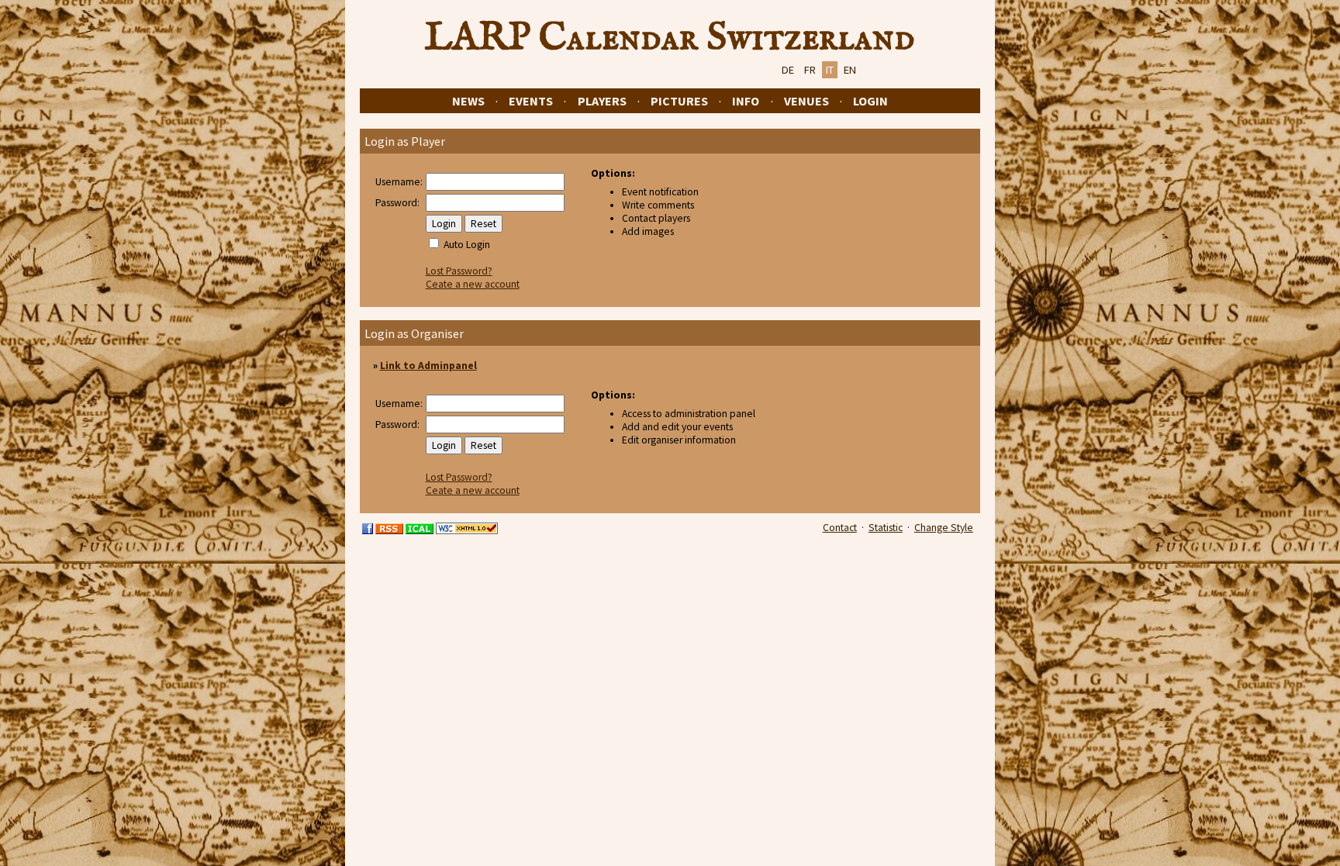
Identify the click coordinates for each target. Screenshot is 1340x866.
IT (830, 70)
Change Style (943, 527)
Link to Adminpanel (428, 365)
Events (531, 101)
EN (850, 70)
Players (602, 101)
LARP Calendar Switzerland (670, 38)
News (468, 101)
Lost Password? (459, 271)
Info (745, 101)
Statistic (886, 527)
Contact (840, 527)
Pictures (679, 101)
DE (788, 70)
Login (870, 101)
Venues (806, 101)
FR (810, 70)
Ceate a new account (473, 284)
